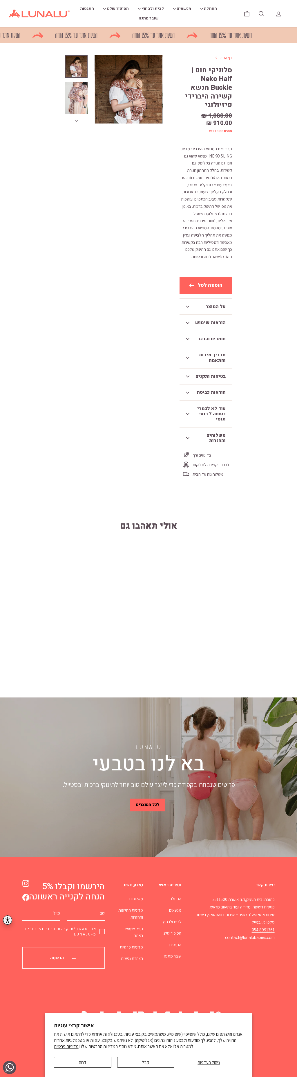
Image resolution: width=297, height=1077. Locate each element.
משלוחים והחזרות (216, 438)
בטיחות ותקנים (210, 376)
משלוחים (136, 898)
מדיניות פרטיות (66, 1046)
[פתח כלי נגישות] (7, 920)
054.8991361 (263, 930)
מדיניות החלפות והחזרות (130, 914)
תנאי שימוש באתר (134, 932)
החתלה (210, 9)
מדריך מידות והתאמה (212, 357)
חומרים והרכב (212, 338)
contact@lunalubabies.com (250, 937)
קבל (145, 1062)
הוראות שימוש (210, 322)
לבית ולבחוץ (152, 9)
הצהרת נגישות (132, 958)
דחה (82, 1062)
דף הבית (226, 57)
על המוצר (216, 306)
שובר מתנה (149, 18)
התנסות (87, 9)
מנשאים (183, 9)
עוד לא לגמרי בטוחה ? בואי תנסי (211, 414)
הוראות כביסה (211, 392)
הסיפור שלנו (117, 9)
